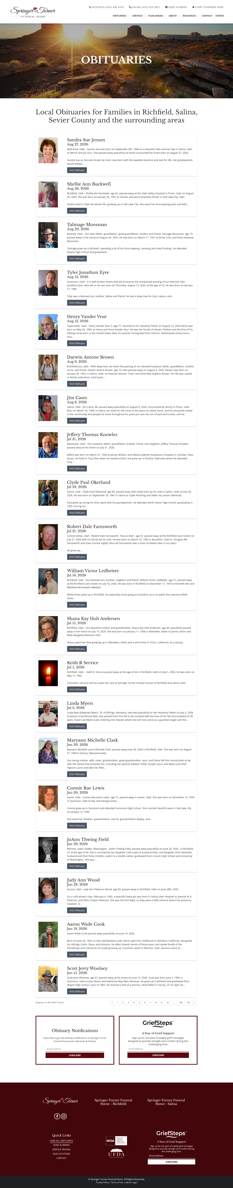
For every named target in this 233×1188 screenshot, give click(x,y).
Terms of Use (117, 1182)
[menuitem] (121, 15)
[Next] (194, 1002)
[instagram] (64, 1116)
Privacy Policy (102, 1182)
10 (168, 1002)
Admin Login (131, 1182)
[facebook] (57, 1116)
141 (188, 1002)
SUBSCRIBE (75, 1055)
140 (180, 1002)
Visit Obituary (77, 170)
